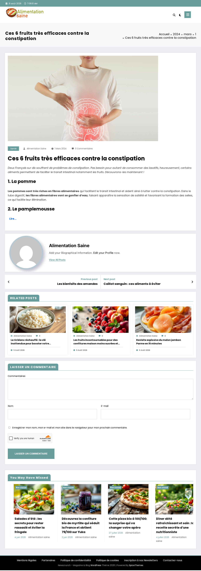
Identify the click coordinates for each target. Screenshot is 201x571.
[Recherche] (174, 15)
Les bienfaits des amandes (77, 284)
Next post (109, 279)
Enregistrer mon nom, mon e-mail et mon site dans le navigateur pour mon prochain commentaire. (69, 427)
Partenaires (48, 560)
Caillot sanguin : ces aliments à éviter (132, 284)
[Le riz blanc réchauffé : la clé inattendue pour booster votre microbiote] (38, 319)
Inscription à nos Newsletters (141, 560)
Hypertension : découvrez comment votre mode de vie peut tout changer (169, 525)
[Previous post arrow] (9, 282)
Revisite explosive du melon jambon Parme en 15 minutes (158, 341)
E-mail (104, 406)
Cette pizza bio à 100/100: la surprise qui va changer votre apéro (76, 523)
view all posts (57, 259)
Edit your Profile (103, 252)
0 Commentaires (84, 148)
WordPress (95, 565)
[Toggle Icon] (187, 14)
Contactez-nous (172, 560)
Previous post (89, 279)
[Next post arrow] (192, 282)
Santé (13, 148)
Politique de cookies (107, 560)
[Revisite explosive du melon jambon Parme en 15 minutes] (163, 319)
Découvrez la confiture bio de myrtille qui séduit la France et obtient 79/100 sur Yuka (29, 525)
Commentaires (16, 376)
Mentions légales (26, 560)
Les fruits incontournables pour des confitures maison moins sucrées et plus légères (95, 341)
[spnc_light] (180, 14)
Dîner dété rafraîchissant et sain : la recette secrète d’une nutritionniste (123, 525)
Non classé (16, 487)
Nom (10, 406)
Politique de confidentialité (75, 560)
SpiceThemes (136, 565)
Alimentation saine (36, 148)
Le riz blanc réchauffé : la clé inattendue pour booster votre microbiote (30, 341)
